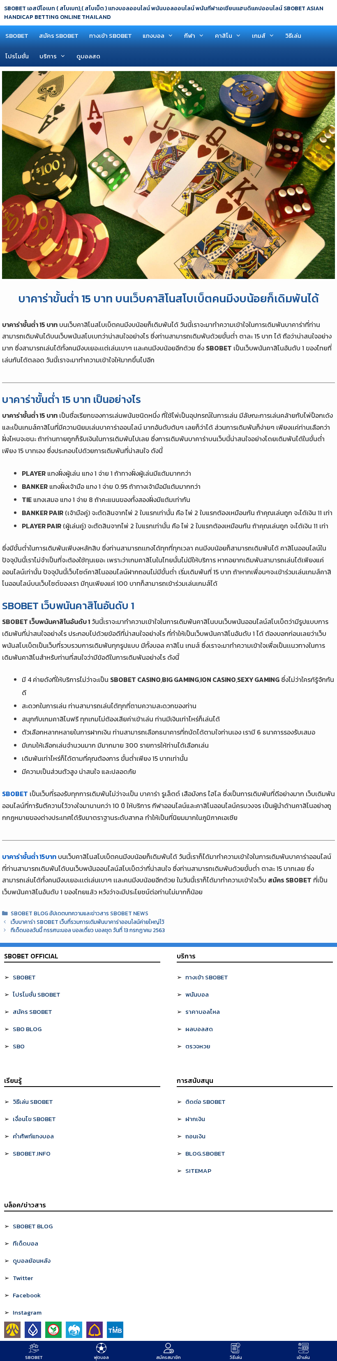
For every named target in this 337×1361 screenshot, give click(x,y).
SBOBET (16, 35)
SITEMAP (198, 1170)
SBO (19, 1046)
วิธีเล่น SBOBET (33, 1101)
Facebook (27, 1295)
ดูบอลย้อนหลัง (32, 1260)
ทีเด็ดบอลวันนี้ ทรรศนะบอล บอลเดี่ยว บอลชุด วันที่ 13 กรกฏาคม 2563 (88, 930)
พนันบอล (197, 994)
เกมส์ (258, 35)
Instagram (27, 1312)
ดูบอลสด (88, 56)
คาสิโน (223, 35)
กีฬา (189, 35)
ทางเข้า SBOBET (110, 35)
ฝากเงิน (195, 1119)
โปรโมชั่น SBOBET (36, 994)
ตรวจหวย (197, 1046)
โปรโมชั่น (17, 56)
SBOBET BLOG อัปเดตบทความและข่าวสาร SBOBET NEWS (79, 913)
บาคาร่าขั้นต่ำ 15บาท (29, 856)
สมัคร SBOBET (58, 35)
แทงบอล (153, 35)
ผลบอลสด (199, 1029)
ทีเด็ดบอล (25, 1243)
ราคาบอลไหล (202, 1011)
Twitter (23, 1278)
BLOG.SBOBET (205, 1153)
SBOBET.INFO (32, 1153)
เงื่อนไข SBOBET (34, 1119)
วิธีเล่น (293, 35)
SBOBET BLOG (33, 1226)
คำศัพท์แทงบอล (33, 1136)
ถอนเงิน (195, 1136)
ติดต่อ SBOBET (205, 1101)
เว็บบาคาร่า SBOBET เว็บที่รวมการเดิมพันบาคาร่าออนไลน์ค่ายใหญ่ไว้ (87, 922)
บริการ (48, 56)
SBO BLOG (27, 1029)
